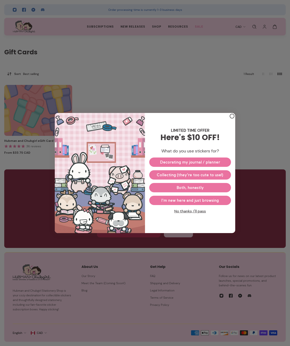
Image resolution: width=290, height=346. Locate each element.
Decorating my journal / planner (190, 162)
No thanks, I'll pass (190, 211)
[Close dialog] (232, 116)
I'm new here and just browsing (190, 200)
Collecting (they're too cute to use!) (190, 175)
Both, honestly (190, 187)
